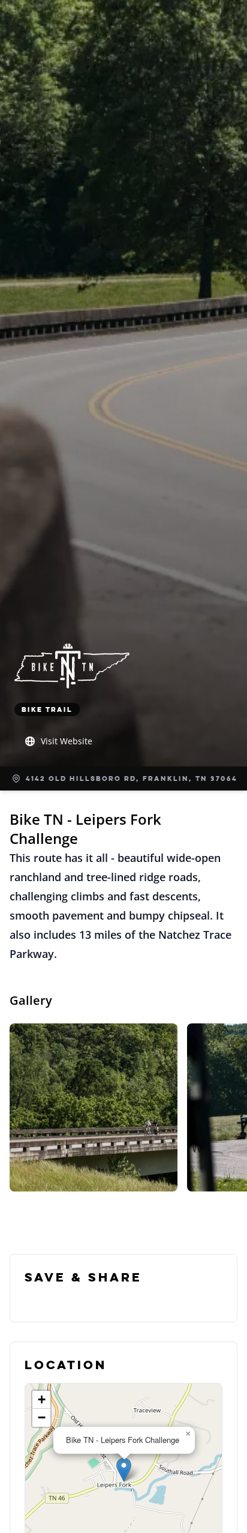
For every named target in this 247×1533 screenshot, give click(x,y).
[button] (123, 1469)
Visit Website (66, 741)
